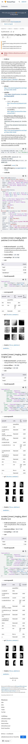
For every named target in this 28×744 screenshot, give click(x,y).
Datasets (4, 6)
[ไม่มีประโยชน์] (13, 32)
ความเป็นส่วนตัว (10, 733)
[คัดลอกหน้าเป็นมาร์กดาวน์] (7, 37)
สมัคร (23, 737)
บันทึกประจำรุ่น (4, 721)
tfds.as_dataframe (14, 345)
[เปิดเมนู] (2, 2)
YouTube (3, 712)
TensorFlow (3, 28)
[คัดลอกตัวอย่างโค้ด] (25, 149)
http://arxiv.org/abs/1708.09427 (9, 79)
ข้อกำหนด (3, 733)
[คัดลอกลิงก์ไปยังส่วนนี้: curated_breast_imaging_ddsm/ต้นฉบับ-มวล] (12, 519)
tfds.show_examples (12, 314)
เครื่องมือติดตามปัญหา (6, 718)
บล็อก (2, 702)
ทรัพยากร (10, 28)
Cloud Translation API (16, 21)
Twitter (3, 709)
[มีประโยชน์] (11, 32)
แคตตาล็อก (22, 28)
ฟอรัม (2, 704)
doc (20, 168)
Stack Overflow (4, 723)
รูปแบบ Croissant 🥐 (12, 12)
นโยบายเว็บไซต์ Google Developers (9, 690)
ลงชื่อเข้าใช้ (24, 1)
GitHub (2, 707)
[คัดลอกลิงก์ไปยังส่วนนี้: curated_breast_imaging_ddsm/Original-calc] (12, 357)
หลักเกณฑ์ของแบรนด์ (5, 725)
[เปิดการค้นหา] (19, 2)
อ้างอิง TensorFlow (5, 728)
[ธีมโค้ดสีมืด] (23, 149)
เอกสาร (22, 12)
